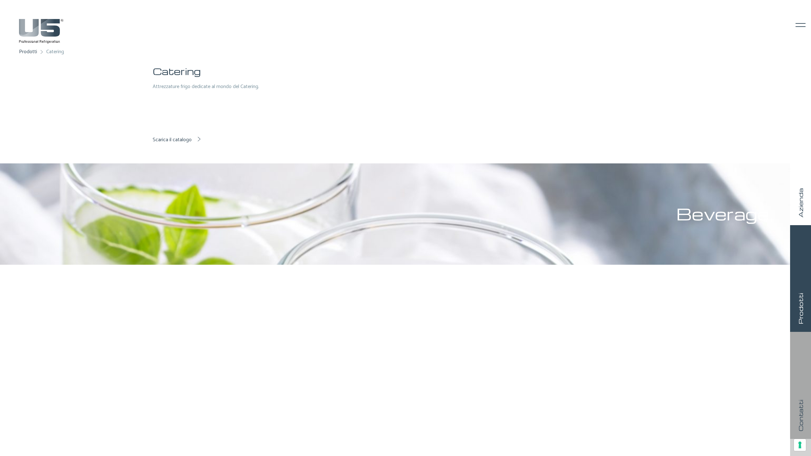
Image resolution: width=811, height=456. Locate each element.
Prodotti (800, 308)
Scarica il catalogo (173, 140)
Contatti (800, 415)
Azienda (800, 203)
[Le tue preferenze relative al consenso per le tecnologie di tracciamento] (800, 445)
